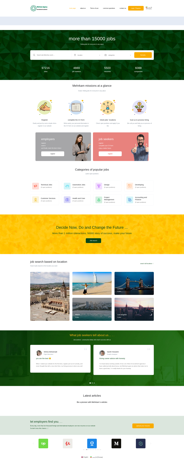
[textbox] (86, 55)
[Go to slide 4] (88, 449)
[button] (33, 443)
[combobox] (88, 55)
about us (83, 8)
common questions (109, 8)
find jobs (143, 55)
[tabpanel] (60, 359)
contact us (123, 8)
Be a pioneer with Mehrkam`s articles (92, 402)
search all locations (146, 263)
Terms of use (94, 8)
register (52, 154)
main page (72, 8)
